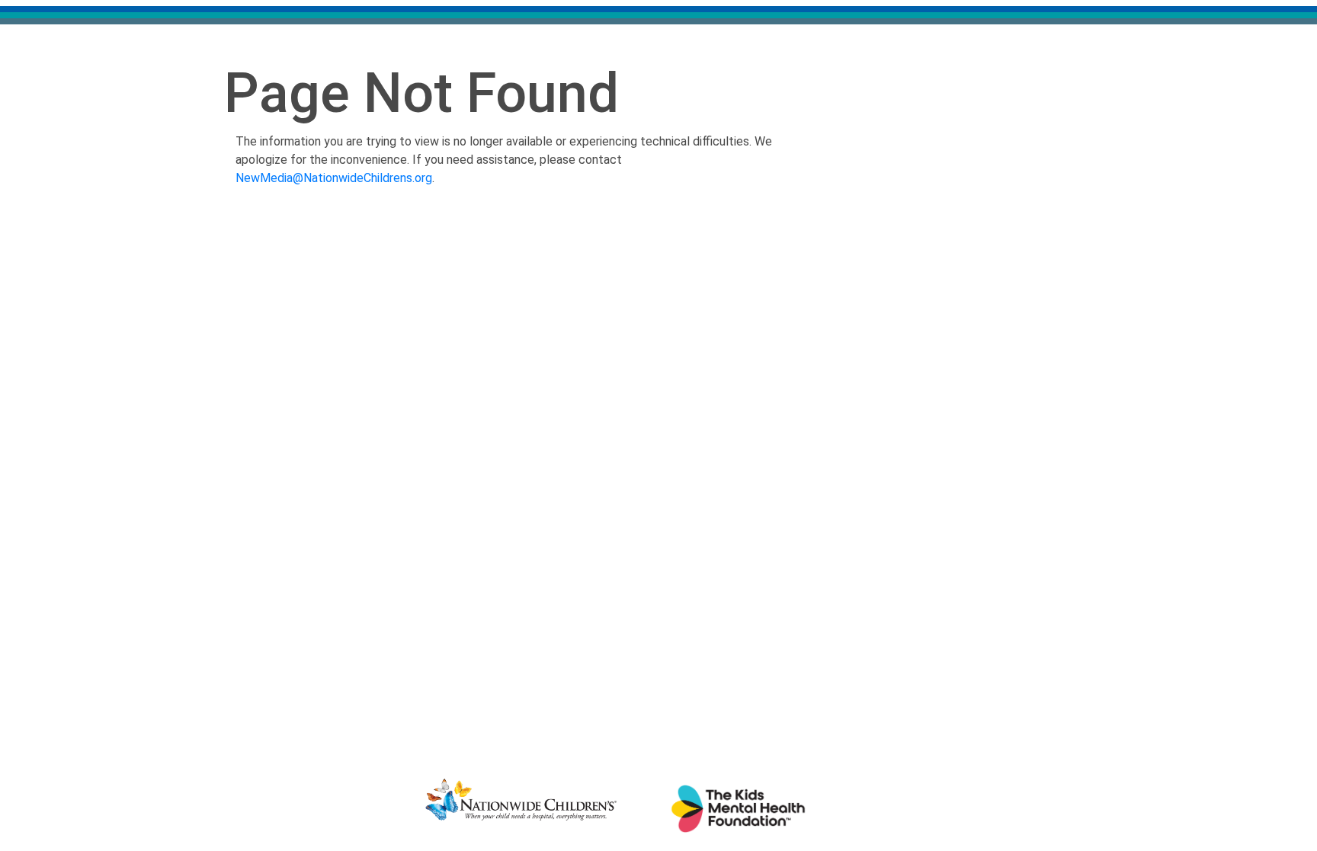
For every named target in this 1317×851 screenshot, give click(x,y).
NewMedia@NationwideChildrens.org (334, 178)
